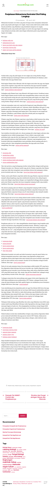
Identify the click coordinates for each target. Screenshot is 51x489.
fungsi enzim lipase (19, 262)
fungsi (10, 454)
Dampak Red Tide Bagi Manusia (11, 438)
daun (9, 451)
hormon (11, 456)
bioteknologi (15, 447)
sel (9, 470)
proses (27, 385)
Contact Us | (29, 481)
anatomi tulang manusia (9, 332)
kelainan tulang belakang (10, 337)
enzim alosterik (7, 243)
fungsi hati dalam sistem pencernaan (24, 184)
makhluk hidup (9, 462)
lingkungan (7, 460)
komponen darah (7, 241)
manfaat (19, 462)
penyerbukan (9, 468)
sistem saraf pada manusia (21, 115)
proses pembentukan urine (10, 162)
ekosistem (19, 451)
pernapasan (20, 468)
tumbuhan (7, 472)
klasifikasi (23, 458)
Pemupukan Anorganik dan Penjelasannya (14, 426)
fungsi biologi (18, 454)
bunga (19, 447)
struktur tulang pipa (8, 334)
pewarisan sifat (7, 153)
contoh (24, 449)
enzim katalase (23, 284)
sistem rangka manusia (22, 145)
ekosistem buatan (6, 452)
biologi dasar (7, 447)
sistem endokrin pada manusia (13, 89)
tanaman (16, 470)
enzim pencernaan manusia (33, 274)
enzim (22, 452)
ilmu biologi (18, 456)
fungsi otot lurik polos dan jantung (12, 45)
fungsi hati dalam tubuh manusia (33, 172)
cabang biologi (9, 449)
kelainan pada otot (8, 40)
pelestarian (19, 466)
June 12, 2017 (31, 20)
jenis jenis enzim (7, 250)
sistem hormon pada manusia (35, 101)
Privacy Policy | (17, 483)
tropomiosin (33, 385)
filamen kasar (18, 385)
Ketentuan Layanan (27, 483)
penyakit (4, 468)
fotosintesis (5, 454)
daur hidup (13, 451)
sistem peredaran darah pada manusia (13, 160)
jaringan (4, 458)
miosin (24, 385)
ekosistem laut (18, 452)
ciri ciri (20, 449)
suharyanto (22, 20)
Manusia (17, 10)
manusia (16, 464)
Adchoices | (16, 481)
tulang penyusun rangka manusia (12, 50)
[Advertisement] (25, 368)
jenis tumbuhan (17, 458)
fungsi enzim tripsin (8, 246)
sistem (12, 470)
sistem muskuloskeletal (9, 157)
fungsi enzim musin (8, 248)
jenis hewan (10, 458)
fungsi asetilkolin (7, 208)
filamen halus (11, 385)
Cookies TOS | (37, 481)
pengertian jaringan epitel (10, 330)
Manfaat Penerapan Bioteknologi (12, 432)
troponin (39, 385)
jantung (24, 456)
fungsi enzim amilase (25, 298)
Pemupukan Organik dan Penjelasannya (14, 429)
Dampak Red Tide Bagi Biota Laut (12, 435)
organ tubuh (8, 467)
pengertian (24, 466)
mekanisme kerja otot (9, 43)
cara (18, 449)
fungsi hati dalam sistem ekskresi (24, 194)
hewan (5, 456)
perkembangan (15, 468)
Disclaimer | (23, 481)
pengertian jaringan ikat (9, 47)
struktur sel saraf (39, 129)
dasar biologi (5, 451)
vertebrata (13, 472)
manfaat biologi (7, 464)
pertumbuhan (5, 470)
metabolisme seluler (8, 155)
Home (15, 10)
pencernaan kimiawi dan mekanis (35, 219)
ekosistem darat (12, 452)
